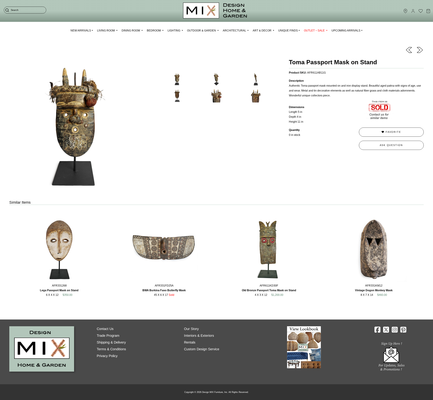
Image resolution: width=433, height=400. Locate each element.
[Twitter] (386, 331)
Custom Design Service (201, 349)
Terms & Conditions (111, 349)
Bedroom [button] (154, 30)
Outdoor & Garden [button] (202, 30)
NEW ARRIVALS (81, 30)
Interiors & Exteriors (199, 335)
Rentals (189, 342)
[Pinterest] (403, 331)
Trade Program (108, 335)
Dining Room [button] (131, 30)
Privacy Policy (107, 356)
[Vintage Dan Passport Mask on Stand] (420, 49)
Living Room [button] (106, 30)
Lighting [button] (174, 30)
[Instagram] (395, 331)
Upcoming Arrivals (346, 30)
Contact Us (105, 329)
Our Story (191, 329)
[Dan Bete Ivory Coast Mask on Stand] (409, 49)
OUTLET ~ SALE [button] (314, 30)
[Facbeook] (377, 331)
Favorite (392, 132)
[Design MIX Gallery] (215, 11)
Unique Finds (288, 30)
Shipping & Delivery (111, 342)
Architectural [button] (235, 30)
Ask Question (391, 145)
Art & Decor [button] (262, 30)
